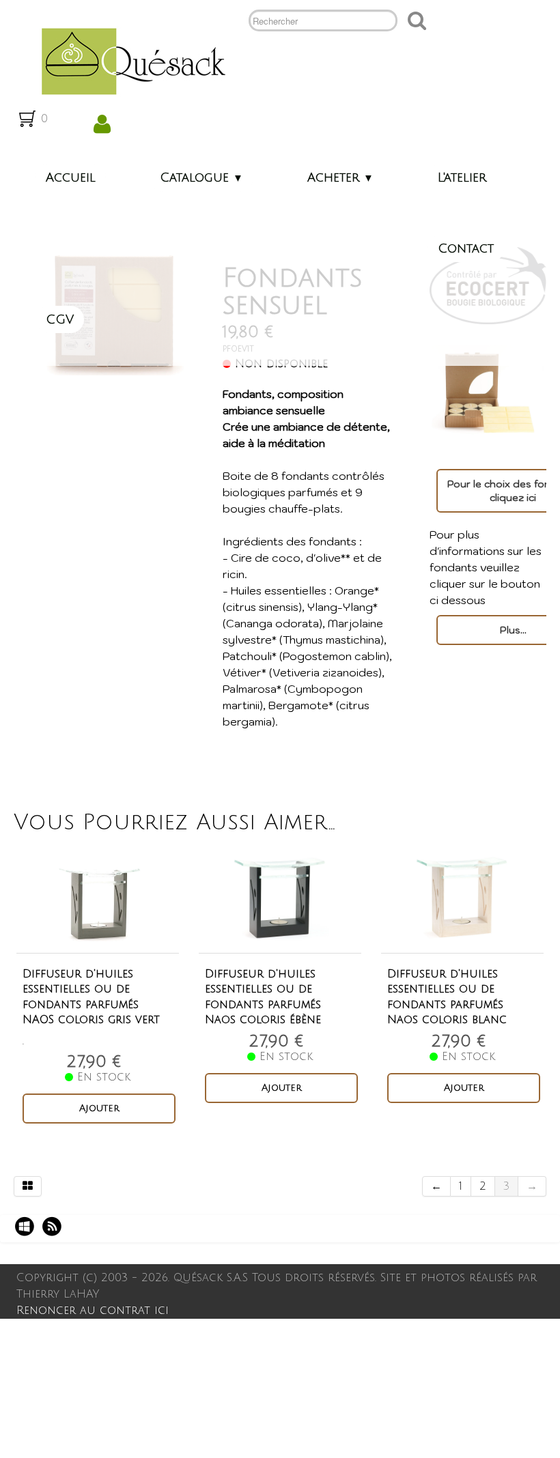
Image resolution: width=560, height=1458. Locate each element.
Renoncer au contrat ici (92, 1310)
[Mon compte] (102, 124)
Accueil (71, 177)
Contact (466, 248)
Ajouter (99, 1108)
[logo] (128, 60)
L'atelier (462, 177)
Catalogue (201, 177)
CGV (60, 319)
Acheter (340, 177)
